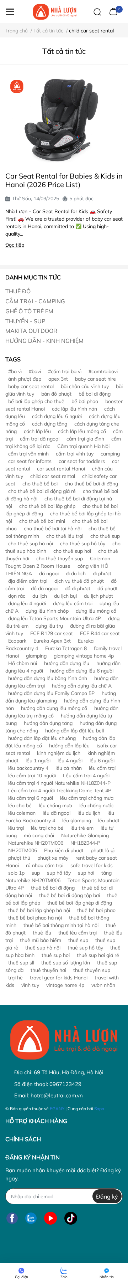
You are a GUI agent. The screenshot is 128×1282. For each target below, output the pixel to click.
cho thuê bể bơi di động (91, 483)
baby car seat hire (95, 379)
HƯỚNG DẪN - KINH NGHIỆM (44, 340)
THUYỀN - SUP (25, 321)
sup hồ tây (59, 873)
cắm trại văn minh (28, 453)
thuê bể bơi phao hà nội (35, 918)
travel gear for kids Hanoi (58, 977)
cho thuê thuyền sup (59, 558)
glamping (36, 656)
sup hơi (86, 873)
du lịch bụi (65, 596)
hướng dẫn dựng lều (66, 663)
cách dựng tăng (49, 424)
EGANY (57, 1108)
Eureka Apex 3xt (52, 641)
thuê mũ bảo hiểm (40, 940)
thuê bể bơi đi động (53, 888)
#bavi (35, 371)
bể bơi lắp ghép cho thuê (36, 401)
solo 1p (16, 873)
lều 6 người (102, 760)
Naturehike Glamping (85, 835)
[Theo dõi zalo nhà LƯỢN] (31, 1218)
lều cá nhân (68, 768)
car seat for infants (30, 461)
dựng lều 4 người (27, 603)
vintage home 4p (65, 985)
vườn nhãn (103, 985)
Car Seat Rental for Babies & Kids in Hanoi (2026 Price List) (64, 180)
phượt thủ (19, 858)
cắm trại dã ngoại (39, 439)
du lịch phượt (98, 596)
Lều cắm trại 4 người (86, 775)
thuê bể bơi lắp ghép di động (79, 903)
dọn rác (16, 596)
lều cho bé (20, 805)
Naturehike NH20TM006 (35, 843)
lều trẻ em (82, 828)
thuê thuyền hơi (48, 970)
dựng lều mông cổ (96, 611)
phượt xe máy (52, 858)
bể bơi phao (84, 401)
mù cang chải (39, 835)
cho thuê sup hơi (72, 551)
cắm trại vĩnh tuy (75, 453)
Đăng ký (107, 1196)
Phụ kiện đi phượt (64, 850)
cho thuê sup (105, 536)
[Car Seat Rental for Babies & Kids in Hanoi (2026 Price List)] (64, 120)
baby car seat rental (31, 386)
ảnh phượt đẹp (24, 379)
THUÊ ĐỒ (18, 291)
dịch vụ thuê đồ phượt (79, 581)
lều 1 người (38, 760)
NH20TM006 (22, 850)
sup (36, 873)
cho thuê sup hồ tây (82, 543)
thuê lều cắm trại (77, 933)
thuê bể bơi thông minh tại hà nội (60, 925)
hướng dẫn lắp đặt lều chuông (42, 738)
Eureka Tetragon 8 (66, 648)
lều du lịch (89, 813)
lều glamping (76, 820)
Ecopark (17, 641)
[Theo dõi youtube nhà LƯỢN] (50, 1218)
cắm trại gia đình (85, 439)
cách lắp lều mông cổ (82, 431)
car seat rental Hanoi (61, 468)
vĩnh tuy (30, 985)
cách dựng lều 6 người (57, 416)
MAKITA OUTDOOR (31, 330)
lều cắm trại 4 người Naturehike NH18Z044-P (59, 783)
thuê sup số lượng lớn (65, 962)
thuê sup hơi (56, 955)
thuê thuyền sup (91, 970)
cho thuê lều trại (64, 536)
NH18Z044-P (85, 843)
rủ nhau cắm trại (44, 865)
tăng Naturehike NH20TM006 (58, 877)
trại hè (15, 977)
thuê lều (42, 933)
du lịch (39, 596)
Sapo (99, 1108)
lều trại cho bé (47, 828)
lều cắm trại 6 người (30, 798)
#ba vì (15, 371)
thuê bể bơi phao (96, 910)
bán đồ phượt (56, 394)
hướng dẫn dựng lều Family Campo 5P (51, 693)
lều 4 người (70, 760)
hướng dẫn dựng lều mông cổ (54, 708)
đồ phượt (107, 588)
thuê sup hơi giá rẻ (98, 955)
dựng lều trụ (49, 626)
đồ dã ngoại (44, 588)
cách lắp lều (37, 431)
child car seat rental (52, 476)
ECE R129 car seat (51, 633)
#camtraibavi (103, 371)
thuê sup (78, 940)
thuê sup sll (21, 962)
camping (110, 453)
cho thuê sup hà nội (30, 543)
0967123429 (65, 1084)
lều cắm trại (102, 768)
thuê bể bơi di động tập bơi (69, 895)
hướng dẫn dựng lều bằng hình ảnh (47, 678)
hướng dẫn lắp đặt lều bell (74, 730)
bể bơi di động (95, 394)
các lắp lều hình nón (74, 409)
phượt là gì (102, 850)
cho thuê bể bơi (40, 483)
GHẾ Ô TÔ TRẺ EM (29, 311)
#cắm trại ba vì (64, 371)
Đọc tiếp (14, 245)
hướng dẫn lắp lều (69, 745)
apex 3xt (58, 379)
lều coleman (22, 813)
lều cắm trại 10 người (32, 775)
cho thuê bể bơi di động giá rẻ (42, 491)
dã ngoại (49, 573)
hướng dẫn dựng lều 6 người (81, 671)
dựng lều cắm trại (72, 603)
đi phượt (102, 573)
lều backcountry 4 (28, 768)
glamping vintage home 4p (84, 656)
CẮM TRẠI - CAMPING (35, 301)
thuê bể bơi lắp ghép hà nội (39, 910)
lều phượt (108, 820)
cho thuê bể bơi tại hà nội (52, 528)
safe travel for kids (91, 865)
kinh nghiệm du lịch (58, 753)
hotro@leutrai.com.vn (57, 1095)
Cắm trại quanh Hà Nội (83, 446)
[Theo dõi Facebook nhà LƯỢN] (12, 1218)
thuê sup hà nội (42, 947)
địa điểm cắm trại (27, 581)
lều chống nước (96, 805)
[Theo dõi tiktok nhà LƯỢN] (70, 1218)
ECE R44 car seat (100, 633)
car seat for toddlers (82, 461)
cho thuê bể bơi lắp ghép (47, 506)
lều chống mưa (55, 805)
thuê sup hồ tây (85, 947)
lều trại (16, 828)
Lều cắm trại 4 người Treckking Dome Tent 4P (59, 790)
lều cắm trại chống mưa (86, 798)
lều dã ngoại (56, 813)
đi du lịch (76, 573)
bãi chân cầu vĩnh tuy (85, 386)
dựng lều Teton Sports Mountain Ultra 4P (54, 618)
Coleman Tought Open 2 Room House (57, 562)
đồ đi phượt (77, 588)
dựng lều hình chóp (47, 611)
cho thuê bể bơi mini (42, 521)
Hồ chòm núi (22, 663)
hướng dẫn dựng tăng (48, 723)
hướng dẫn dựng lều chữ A (82, 686)
